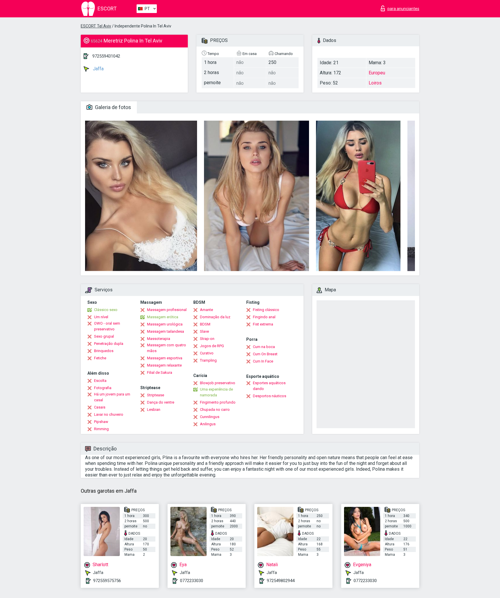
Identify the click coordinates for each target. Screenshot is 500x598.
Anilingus (208, 424)
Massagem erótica (162, 317)
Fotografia (102, 388)
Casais (99, 407)
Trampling (208, 360)
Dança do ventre (160, 402)
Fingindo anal (264, 317)
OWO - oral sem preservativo (107, 326)
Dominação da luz (215, 317)
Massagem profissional (167, 310)
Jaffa (98, 68)
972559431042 (106, 56)
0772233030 (191, 580)
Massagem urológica (165, 324)
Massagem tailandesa (165, 331)
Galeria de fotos (112, 107)
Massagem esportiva (164, 358)
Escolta (100, 380)
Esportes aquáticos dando (269, 386)
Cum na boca (264, 347)
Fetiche (100, 358)
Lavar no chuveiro (108, 414)
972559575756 (107, 580)
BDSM (205, 324)
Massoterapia (158, 338)
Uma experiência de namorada (216, 392)
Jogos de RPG (212, 346)
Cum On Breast (265, 354)
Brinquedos (103, 351)
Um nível (101, 317)
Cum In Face (263, 361)
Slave (204, 331)
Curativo (207, 353)
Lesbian (153, 409)
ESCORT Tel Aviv (96, 26)
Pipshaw (101, 421)
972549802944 (281, 580)
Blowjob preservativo (217, 383)
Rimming (101, 429)
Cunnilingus (209, 417)
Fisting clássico (266, 310)
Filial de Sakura (159, 372)
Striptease (155, 395)
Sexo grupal (104, 336)
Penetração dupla (108, 343)
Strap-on (207, 338)
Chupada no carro (215, 409)
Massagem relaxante (164, 365)
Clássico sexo (105, 310)
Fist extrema (263, 324)
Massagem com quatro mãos (166, 348)
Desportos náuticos (269, 396)
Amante (206, 310)
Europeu (377, 73)
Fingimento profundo (218, 402)
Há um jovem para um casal (112, 397)
